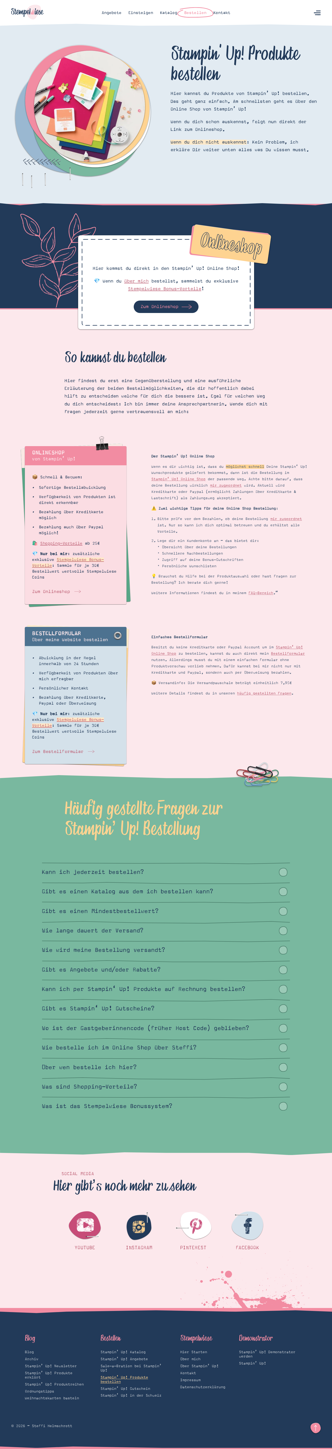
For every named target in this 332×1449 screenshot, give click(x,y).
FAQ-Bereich (260, 593)
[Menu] (317, 12)
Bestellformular (288, 654)
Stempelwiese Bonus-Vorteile (164, 288)
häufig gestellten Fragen (264, 693)
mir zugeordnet (226, 485)
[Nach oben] (316, 1428)
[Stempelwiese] (27, 13)
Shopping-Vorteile (61, 543)
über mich (136, 281)
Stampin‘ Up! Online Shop (178, 479)
